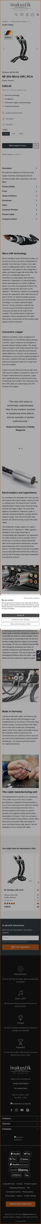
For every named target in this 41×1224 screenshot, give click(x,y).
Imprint (37, 598)
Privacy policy (28, 598)
